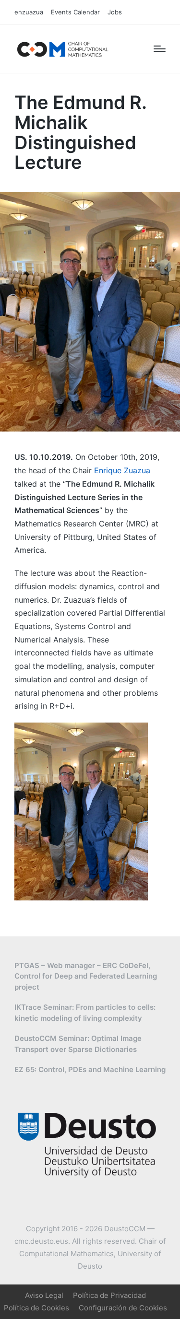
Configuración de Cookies (123, 1307)
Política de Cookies (36, 1307)
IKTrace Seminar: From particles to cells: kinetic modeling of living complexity (85, 1013)
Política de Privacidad (109, 1295)
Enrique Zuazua (122, 470)
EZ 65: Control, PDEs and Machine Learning (90, 1069)
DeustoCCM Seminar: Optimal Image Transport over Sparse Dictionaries (78, 1044)
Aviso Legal (44, 1295)
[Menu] (160, 49)
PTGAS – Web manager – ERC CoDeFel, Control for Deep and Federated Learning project (85, 976)
